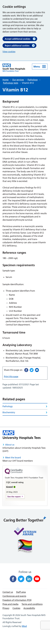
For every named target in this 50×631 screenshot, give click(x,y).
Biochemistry (9, 412)
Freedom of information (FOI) (17, 600)
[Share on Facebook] (26, 370)
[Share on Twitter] (32, 370)
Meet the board (13, 457)
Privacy (6, 608)
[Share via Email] (37, 370)
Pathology (8, 406)
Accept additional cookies (17, 38)
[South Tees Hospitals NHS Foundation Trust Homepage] (14, 68)
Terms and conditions (32, 604)
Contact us (8, 592)
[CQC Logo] (14, 473)
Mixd (24, 626)
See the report (14, 496)
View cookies (9, 51)
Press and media (10, 604)
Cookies (16, 608)
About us (9, 444)
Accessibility (29, 608)
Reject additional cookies (17, 45)
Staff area (21, 592)
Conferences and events (14, 596)
